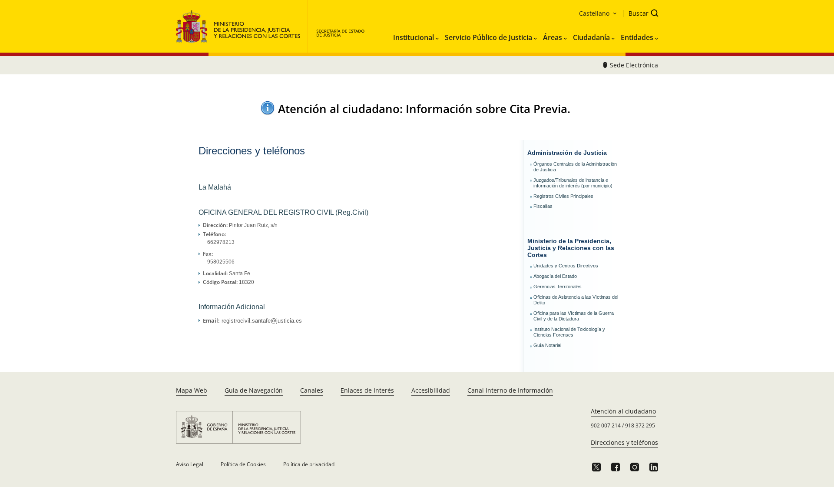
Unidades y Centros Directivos (565, 265)
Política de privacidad (308, 464)
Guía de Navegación (254, 390)
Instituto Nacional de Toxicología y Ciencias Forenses (569, 332)
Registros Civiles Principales (563, 196)
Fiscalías (543, 206)
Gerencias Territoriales (557, 286)
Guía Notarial (547, 345)
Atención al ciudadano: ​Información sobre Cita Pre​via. (424, 109)
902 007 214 (606, 425)
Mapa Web (191, 390)
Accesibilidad (430, 390)
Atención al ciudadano (623, 411)
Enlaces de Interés (367, 390)
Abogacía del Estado (555, 276)
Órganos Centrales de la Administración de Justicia (575, 166)
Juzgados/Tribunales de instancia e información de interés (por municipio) (572, 182)
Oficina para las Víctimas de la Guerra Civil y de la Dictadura (573, 315)
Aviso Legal (189, 464)
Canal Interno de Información (510, 390)
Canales (311, 390)
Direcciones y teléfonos (624, 442)
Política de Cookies (243, 464)
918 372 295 (640, 425)
